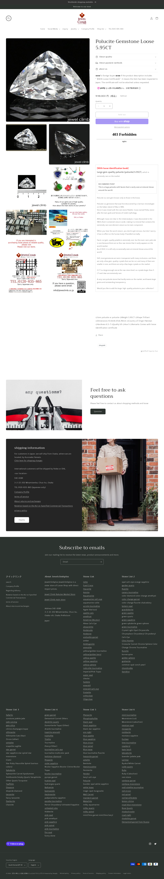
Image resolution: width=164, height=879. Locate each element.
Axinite (86, 592)
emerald (87, 685)
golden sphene (128, 658)
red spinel (126, 794)
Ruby (124, 770)
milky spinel (88, 812)
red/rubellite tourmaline (133, 787)
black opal (87, 722)
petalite (86, 760)
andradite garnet (90, 637)
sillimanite (10, 732)
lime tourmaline (129, 743)
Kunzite (125, 651)
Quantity (99, 101)
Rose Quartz (127, 808)
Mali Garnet (88, 794)
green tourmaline (129, 627)
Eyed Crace (88, 585)
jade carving (11, 722)
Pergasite (49, 760)
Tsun (156, 351)
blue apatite (88, 736)
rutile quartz (127, 767)
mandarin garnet (90, 798)
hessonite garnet (90, 756)
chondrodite (127, 668)
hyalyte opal (50, 781)
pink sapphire (51, 822)
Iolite (85, 582)
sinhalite (10, 743)
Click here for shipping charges (28, 461)
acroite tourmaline (91, 606)
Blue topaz (88, 749)
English (33, 865)
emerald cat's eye (91, 689)
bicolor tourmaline (53, 774)
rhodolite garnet (129, 818)
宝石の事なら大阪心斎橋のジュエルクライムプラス (28, 873)
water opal (88, 675)
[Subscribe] (100, 562)
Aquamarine (88, 596)
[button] (8, 18)
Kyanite (125, 589)
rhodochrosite (128, 812)
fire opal (48, 832)
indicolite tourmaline (92, 668)
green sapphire (128, 620)
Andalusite (88, 630)
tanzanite (10, 794)
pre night (87, 732)
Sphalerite (10, 770)
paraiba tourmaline (53, 801)
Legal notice (127, 873)
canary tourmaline (130, 592)
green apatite (128, 613)
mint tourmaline (129, 715)
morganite (126, 729)
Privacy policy (76, 873)
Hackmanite (50, 794)
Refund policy (64, 873)
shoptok (102, 345)
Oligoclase (88, 699)
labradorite (127, 753)
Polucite (86, 781)
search (8, 582)
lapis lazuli (126, 749)
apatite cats (88, 613)
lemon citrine (128, 801)
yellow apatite (89, 658)
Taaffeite (10, 784)
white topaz (88, 787)
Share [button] (100, 335)
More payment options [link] (122, 127)
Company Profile (21, 492)
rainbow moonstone (131, 784)
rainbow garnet (129, 781)
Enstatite (87, 692)
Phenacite (87, 715)
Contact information (114, 873)
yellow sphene (89, 665)
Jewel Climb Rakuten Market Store (60, 594)
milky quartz (88, 808)
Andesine (87, 634)
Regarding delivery (13, 591)
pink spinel (50, 825)
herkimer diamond (53, 756)
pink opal (49, 815)
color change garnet (131, 599)
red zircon (126, 791)
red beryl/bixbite (129, 798)
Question (98, 411)
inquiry (22, 520)
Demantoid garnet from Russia (135, 822)
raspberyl (126, 746)
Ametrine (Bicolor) (91, 620)
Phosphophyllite (90, 718)
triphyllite (49, 736)
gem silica (10, 725)
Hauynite (87, 589)
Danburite (10, 801)
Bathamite (49, 787)
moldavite (126, 732)
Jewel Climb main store (55, 600)
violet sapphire (51, 763)
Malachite (87, 801)
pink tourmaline (52, 829)
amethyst (87, 616)
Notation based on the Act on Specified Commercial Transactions (43, 506)
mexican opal (128, 725)
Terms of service (88, 873)
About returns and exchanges (27, 501)
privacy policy (20, 510)
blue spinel (88, 746)
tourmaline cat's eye (54, 749)
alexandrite (88, 627)
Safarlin (9, 715)
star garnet (11, 749)
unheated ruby (51, 808)
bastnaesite (50, 791)
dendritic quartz (52, 722)
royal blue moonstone (132, 805)
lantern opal (127, 606)
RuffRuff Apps (147, 351)
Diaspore (10, 787)
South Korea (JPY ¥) (15, 865)
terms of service (21, 497)
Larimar (125, 760)
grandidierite (127, 610)
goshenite (126, 661)
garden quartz (128, 585)
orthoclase (88, 696)
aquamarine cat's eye (92, 599)
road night (126, 815)
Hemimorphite (89, 767)
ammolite (87, 647)
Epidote (86, 682)
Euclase (125, 739)
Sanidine (126, 672)
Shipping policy (101, 873)
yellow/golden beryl (92, 654)
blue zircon (88, 743)
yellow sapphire (90, 661)
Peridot (86, 774)
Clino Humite (128, 641)
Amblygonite (89, 644)
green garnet (50, 715)
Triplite (48, 739)
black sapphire (89, 725)
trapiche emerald (52, 732)
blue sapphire (89, 739)
